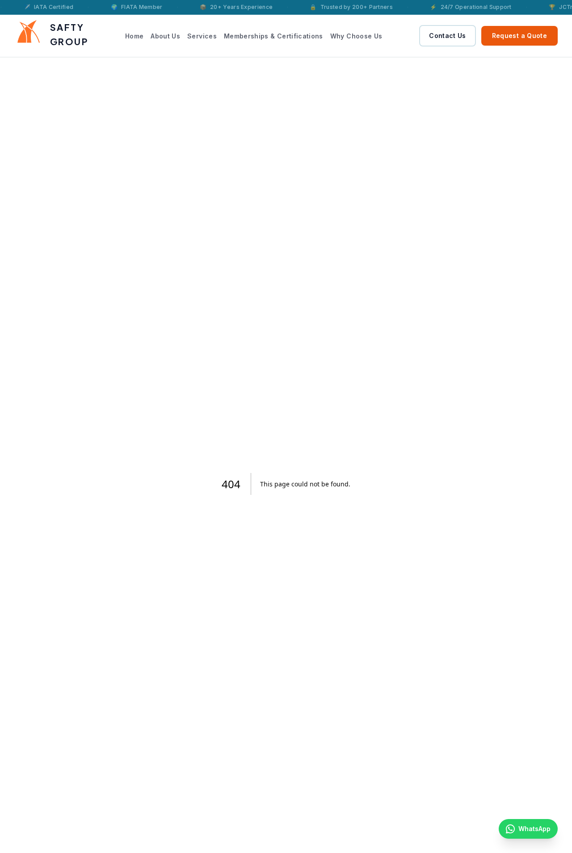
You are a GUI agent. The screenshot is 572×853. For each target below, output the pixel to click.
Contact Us (447, 35)
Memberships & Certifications (273, 36)
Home (134, 36)
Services (202, 36)
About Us (165, 36)
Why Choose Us (356, 36)
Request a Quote (519, 35)
